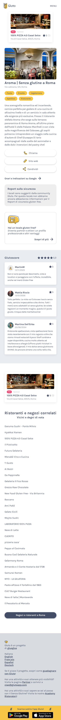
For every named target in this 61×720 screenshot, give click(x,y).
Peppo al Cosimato (15, 548)
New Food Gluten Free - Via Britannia (24, 493)
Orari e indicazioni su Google (21, 178)
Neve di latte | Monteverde (19, 597)
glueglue (12, 648)
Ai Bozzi (9, 469)
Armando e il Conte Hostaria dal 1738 (25, 566)
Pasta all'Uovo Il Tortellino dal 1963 (23, 585)
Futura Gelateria (13, 450)
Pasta (9, 93)
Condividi (33, 169)
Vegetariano (36, 93)
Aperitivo (11, 98)
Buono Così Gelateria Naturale (21, 554)
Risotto (21, 93)
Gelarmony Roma (14, 560)
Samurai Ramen (13, 572)
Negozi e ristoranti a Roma (30, 615)
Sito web (33, 161)
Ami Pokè (10, 505)
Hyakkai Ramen (13, 432)
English (9, 656)
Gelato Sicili (11, 511)
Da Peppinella (12, 475)
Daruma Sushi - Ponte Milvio (20, 426)
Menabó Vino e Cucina (17, 456)
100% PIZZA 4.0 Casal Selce (19, 438)
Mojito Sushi (12, 517)
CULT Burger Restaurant (17, 591)
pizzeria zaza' (12, 542)
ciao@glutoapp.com (16, 685)
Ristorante (26, 98)
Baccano (9, 499)
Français (9, 659)
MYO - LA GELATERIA (15, 578)
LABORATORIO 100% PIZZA (18, 524)
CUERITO (9, 536)
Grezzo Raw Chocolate (16, 487)
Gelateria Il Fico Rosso (16, 481)
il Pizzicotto (11, 444)
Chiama (33, 153)
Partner (26, 682)
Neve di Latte (12, 530)
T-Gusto (9, 462)
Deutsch (9, 665)
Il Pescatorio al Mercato (17, 603)
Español (9, 662)
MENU (53, 5)
